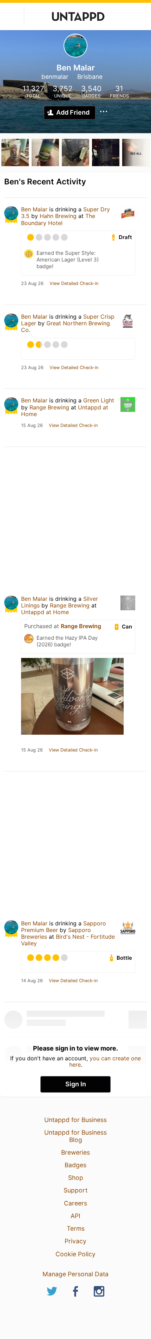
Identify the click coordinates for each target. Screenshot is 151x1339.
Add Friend (73, 112)
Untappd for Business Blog (75, 1136)
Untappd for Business (75, 1119)
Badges (75, 1165)
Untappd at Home (45, 612)
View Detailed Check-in (74, 283)
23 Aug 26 (32, 283)
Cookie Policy (75, 1254)
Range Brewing (49, 407)
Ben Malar (34, 209)
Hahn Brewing (58, 215)
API (75, 1215)
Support (75, 1190)
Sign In (75, 1084)
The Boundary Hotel (58, 219)
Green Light (98, 400)
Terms (76, 1228)
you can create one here (105, 1061)
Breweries (75, 1152)
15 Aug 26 (32, 425)
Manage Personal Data (75, 1274)
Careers (75, 1203)
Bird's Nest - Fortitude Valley (68, 940)
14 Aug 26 (32, 980)
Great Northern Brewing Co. (65, 326)
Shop (75, 1177)
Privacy (75, 1241)
